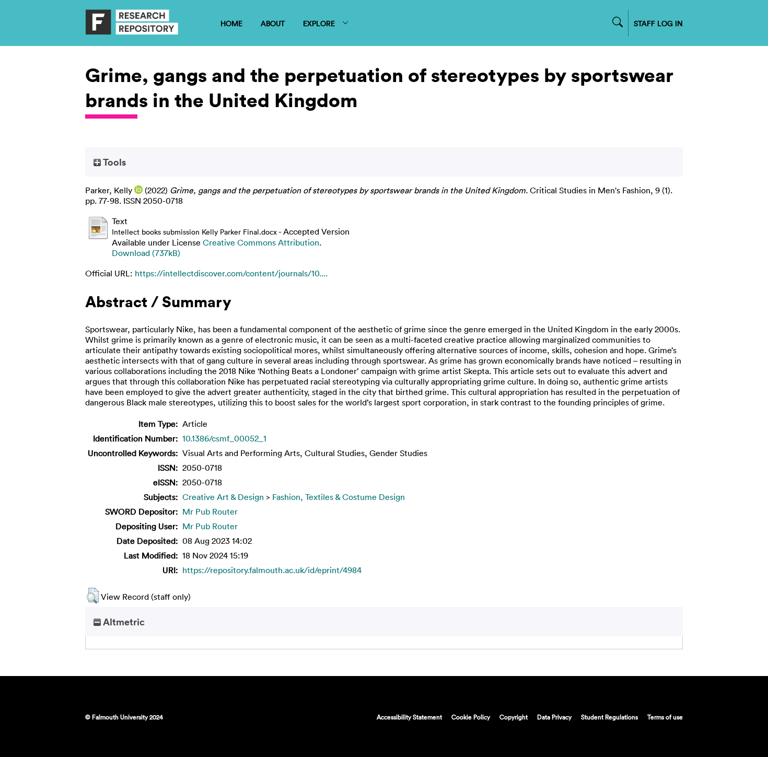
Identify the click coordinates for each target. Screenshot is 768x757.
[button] (93, 595)
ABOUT (273, 23)
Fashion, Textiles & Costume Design (338, 497)
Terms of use (665, 716)
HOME (231, 23)
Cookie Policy (470, 716)
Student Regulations (609, 716)
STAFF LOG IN (658, 23)
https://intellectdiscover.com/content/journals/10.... (231, 273)
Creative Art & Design (223, 497)
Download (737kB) (146, 253)
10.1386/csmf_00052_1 (224, 438)
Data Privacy (554, 716)
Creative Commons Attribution (261, 242)
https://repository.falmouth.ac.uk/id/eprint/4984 (272, 570)
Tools (113, 162)
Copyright (513, 716)
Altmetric (123, 621)
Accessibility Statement (409, 716)
